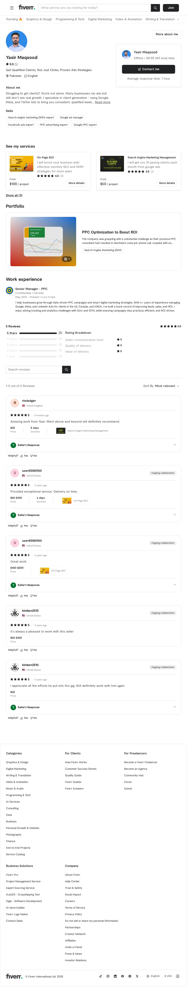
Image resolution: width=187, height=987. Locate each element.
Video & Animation (128, 19)
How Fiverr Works (76, 762)
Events (128, 788)
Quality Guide (73, 775)
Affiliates (70, 940)
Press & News (73, 954)
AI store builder (15, 908)
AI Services (13, 802)
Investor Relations (75, 960)
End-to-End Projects (18, 848)
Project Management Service (23, 881)
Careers (70, 901)
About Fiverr (72, 875)
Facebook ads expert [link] (21, 125)
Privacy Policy (73, 914)
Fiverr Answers (74, 788)
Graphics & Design (39, 19)
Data (9, 815)
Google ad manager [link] (71, 117)
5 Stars (12, 333)
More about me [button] (167, 34)
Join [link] (171, 7)
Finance (10, 841)
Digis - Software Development (24, 901)
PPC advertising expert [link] (54, 125)
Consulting (12, 808)
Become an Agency (135, 769)
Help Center (72, 881)
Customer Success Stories (80, 769)
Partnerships (72, 927)
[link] (100, 976)
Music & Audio (15, 788)
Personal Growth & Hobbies (22, 828)
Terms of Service (75, 908)
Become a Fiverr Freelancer (140, 762)
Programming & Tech (70, 19)
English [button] (155, 976)
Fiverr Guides (73, 782)
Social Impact (73, 894)
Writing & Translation (18, 775)
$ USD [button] (168, 976)
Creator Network (75, 934)
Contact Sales (14, 921)
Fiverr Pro (12, 875)
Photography (13, 835)
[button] (12, 8)
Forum (128, 782)
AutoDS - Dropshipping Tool (22, 894)
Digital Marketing (100, 19)
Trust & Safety (73, 888)
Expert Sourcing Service (20, 888)
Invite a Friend (73, 947)
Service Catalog (15, 854)
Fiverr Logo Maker (17, 914)
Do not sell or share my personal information (91, 921)
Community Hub (134, 775)
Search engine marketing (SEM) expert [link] (31, 117)
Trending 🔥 (14, 19)
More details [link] (76, 183)
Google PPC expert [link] (85, 125)
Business (11, 821)
